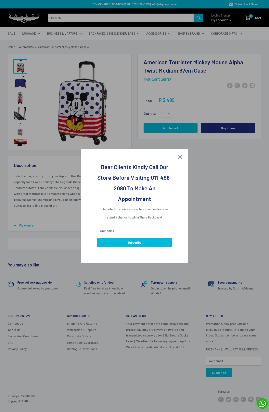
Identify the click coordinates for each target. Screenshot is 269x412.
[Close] (180, 157)
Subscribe (134, 242)
